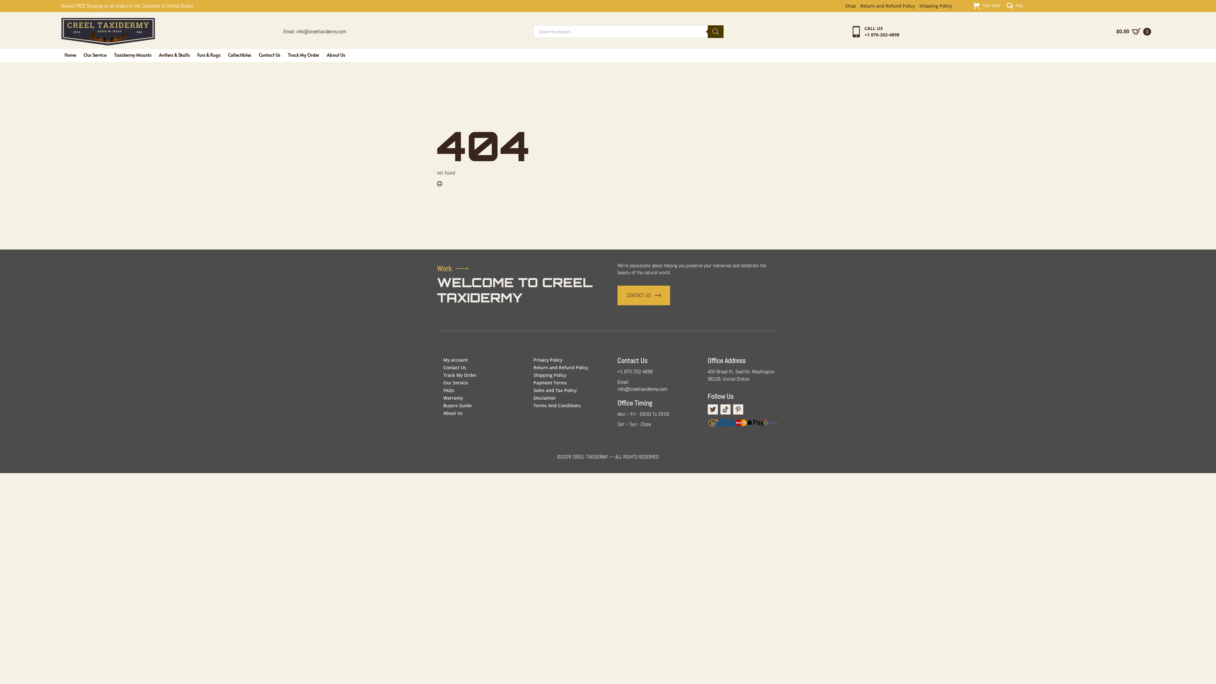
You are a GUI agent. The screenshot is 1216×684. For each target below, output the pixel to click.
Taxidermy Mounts (132, 55)
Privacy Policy (548, 360)
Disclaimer (545, 398)
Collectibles (239, 55)
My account (455, 360)
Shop (850, 6)
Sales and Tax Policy (555, 390)
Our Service (95, 55)
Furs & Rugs (208, 55)
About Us (336, 55)
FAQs (448, 390)
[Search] (716, 31)
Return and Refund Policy (887, 6)
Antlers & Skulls (174, 55)
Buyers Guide (457, 405)
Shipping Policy (935, 6)
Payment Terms (550, 383)
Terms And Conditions (557, 405)
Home (70, 55)
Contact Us (269, 55)
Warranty (453, 398)
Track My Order (303, 55)
